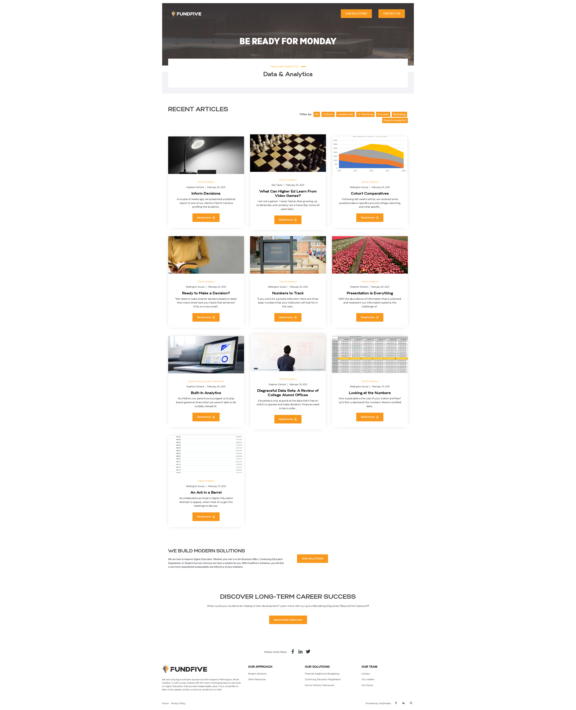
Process (383, 114)
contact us (187, 689)
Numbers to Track (288, 293)
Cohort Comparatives (370, 193)
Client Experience (215, 381)
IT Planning (365, 114)
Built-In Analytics (206, 393)
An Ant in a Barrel (206, 492)
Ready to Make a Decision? (206, 293)
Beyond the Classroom (288, 619)
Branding (399, 114)
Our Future (367, 685)
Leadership (345, 114)
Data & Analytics (395, 120)
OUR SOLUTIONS (356, 13)
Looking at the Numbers (370, 393)
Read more (204, 217)
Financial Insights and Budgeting (322, 673)
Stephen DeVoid (195, 187)
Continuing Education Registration (323, 679)
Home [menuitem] (165, 703)
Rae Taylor (277, 185)
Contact (366, 673)
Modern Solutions (257, 673)
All (316, 114)
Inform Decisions (206, 193)
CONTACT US (391, 13)
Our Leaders (368, 679)
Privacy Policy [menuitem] (178, 703)
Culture (328, 114)
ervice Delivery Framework (320, 685)
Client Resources (257, 679)
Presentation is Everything (370, 293)
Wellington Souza (359, 187)
